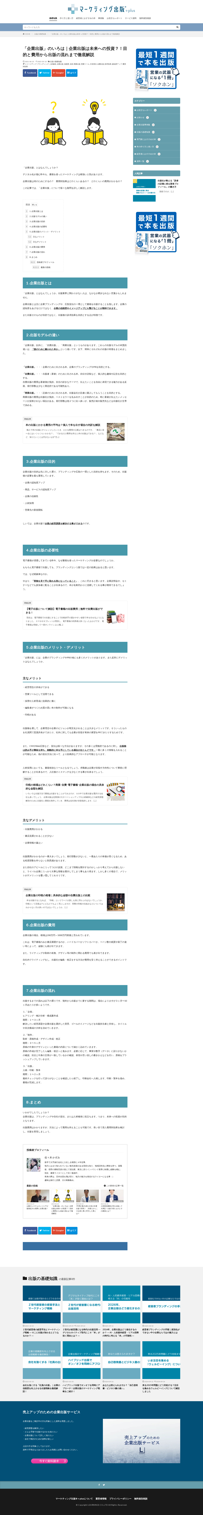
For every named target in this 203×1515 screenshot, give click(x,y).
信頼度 (66, 64)
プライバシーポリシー (120, 1498)
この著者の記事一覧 (115, 1185)
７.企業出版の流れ (35, 252)
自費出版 (100, 64)
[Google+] (58, 73)
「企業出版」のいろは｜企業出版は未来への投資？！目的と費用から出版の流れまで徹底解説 (85, 34)
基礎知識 (53, 18)
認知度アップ (117, 64)
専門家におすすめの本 (148, 139)
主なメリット (36, 236)
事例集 (101, 18)
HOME (27, 34)
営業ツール (85, 64)
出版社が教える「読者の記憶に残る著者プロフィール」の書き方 (168, 183)
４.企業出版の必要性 (36, 226)
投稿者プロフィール (42, 262)
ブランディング (43, 64)
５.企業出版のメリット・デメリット (43, 231)
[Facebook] (30, 73)
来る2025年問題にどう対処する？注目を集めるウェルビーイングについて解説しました (161, 1388)
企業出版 (60, 64)
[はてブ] (71, 73)
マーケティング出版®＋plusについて (74, 1498)
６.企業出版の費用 (35, 247)
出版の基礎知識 (40, 34)
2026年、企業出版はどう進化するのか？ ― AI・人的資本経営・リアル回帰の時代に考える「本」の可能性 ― (121, 1332)
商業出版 (77, 64)
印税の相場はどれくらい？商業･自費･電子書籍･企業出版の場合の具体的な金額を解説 (65, 786)
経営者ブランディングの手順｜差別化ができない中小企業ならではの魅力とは (161, 1331)
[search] (177, 27)
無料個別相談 (145, 18)
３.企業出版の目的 (35, 221)
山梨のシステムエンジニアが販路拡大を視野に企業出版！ (37, 1207)
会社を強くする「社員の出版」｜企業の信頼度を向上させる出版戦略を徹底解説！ (41, 1388)
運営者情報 (101, 1498)
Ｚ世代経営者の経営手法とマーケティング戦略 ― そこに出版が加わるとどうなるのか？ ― (41, 1332)
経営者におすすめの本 (85, 18)
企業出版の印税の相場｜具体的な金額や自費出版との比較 (58, 895)
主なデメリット (37, 242)
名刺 (71, 64)
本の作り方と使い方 (147, 146)
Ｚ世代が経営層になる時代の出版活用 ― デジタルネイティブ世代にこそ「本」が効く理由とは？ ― (81, 1332)
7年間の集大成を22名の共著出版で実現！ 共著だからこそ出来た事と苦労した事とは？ (87, 1209)
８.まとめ (31, 257)
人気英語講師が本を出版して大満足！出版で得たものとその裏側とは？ (111, 1208)
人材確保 (52, 64)
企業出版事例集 (44, 1201)
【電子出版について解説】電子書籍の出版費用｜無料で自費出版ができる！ (64, 610)
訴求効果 (108, 64)
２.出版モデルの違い (36, 216)
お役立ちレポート (114, 18)
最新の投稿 (41, 267)
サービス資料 (131, 18)
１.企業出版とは (34, 211)
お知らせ (142, 117)
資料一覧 (142, 161)
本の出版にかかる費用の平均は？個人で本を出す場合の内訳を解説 (63, 424)
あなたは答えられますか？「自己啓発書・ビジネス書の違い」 (120, 1386)
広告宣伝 (93, 64)
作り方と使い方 (66, 18)
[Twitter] (44, 73)
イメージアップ (30, 64)
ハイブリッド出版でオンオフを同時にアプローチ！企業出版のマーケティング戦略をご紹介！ (81, 1388)
